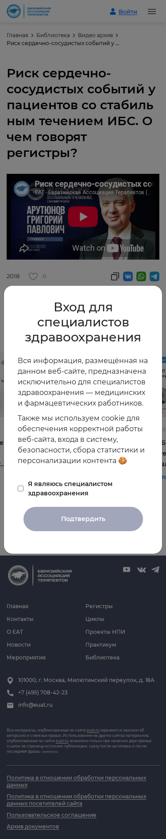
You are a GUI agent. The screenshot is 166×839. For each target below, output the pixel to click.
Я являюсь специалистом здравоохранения (70, 488)
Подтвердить (83, 519)
